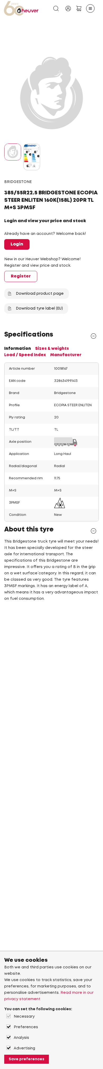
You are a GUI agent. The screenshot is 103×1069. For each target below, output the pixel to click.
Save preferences (26, 1059)
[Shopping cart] (79, 8)
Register (21, 276)
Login (17, 244)
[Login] (68, 8)
